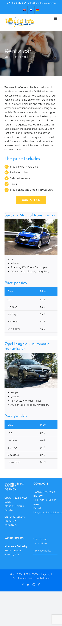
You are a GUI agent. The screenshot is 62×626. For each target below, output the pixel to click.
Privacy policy (43, 550)
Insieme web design (39, 578)
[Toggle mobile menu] (55, 18)
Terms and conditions (41, 541)
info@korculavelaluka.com (42, 3)
